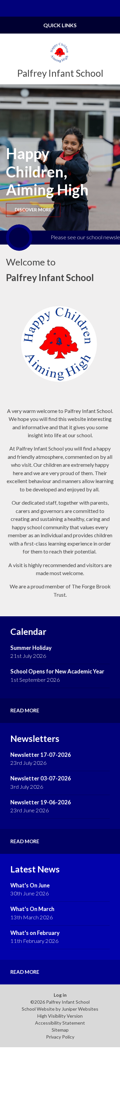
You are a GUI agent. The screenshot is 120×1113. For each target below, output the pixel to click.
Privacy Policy (60, 1037)
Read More (24, 710)
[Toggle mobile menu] (8, 8)
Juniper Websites (80, 1009)
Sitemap (60, 1030)
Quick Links (60, 25)
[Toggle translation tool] (95, 8)
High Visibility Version (60, 1016)
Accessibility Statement (60, 1023)
